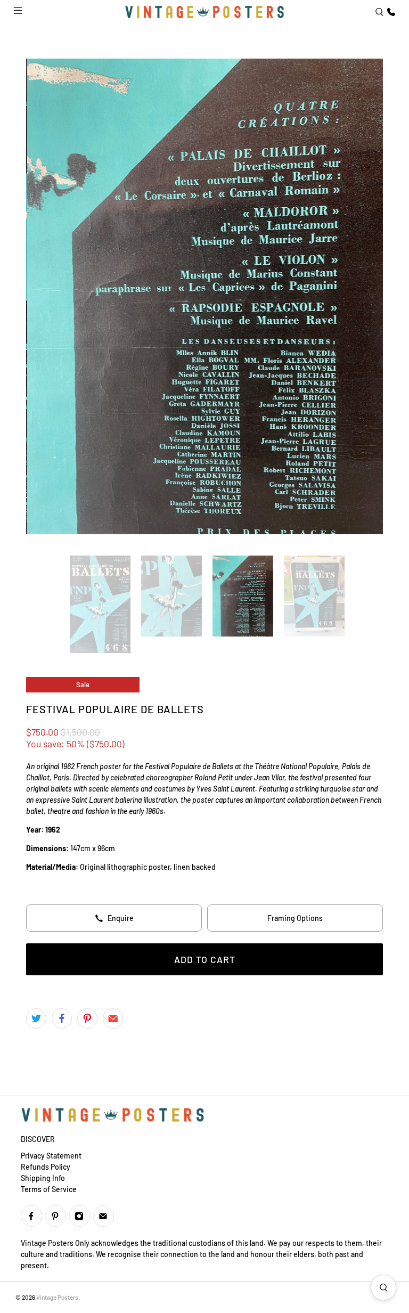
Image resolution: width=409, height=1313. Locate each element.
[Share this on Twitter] (36, 1018)
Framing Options (295, 918)
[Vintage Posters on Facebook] (31, 1216)
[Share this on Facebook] (62, 1018)
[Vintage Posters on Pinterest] (55, 1216)
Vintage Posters (57, 1297)
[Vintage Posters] (204, 12)
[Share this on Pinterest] (87, 1018)
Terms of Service (49, 1189)
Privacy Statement (51, 1155)
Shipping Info (43, 1177)
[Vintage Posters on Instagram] (79, 1216)
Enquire (121, 918)
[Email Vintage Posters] (103, 1216)
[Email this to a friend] (113, 1018)
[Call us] (390, 12)
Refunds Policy (45, 1166)
